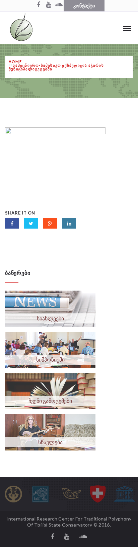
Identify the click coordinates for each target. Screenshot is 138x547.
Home (15, 61)
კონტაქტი (84, 5)
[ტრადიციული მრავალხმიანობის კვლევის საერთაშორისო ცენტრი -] (21, 27)
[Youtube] (49, 5)
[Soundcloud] (59, 5)
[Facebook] (38, 5)
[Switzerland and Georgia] (97, 494)
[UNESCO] (124, 494)
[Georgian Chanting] (71, 494)
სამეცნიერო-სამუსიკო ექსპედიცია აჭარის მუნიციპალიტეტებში (56, 67)
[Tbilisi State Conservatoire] (13, 494)
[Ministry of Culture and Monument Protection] (40, 494)
